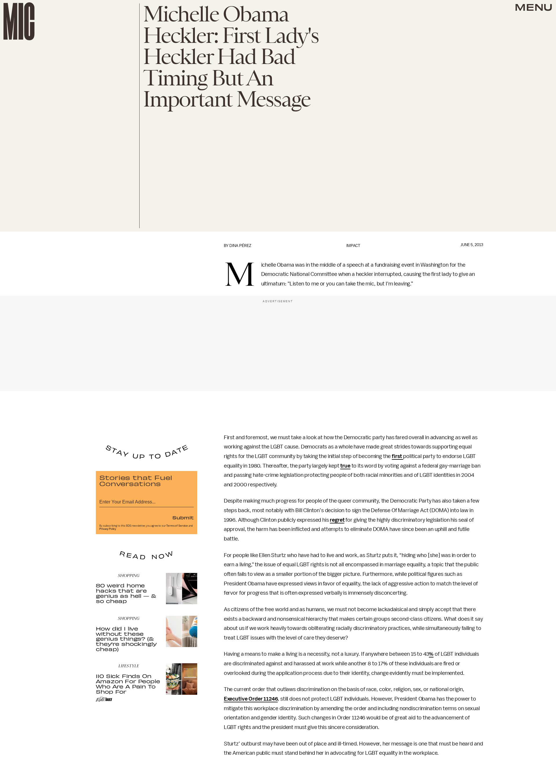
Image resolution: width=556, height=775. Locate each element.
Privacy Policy (107, 528)
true (345, 466)
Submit (183, 517)
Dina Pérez (240, 245)
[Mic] (18, 21)
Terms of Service (177, 525)
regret (337, 520)
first (397, 456)
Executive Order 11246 (251, 699)
